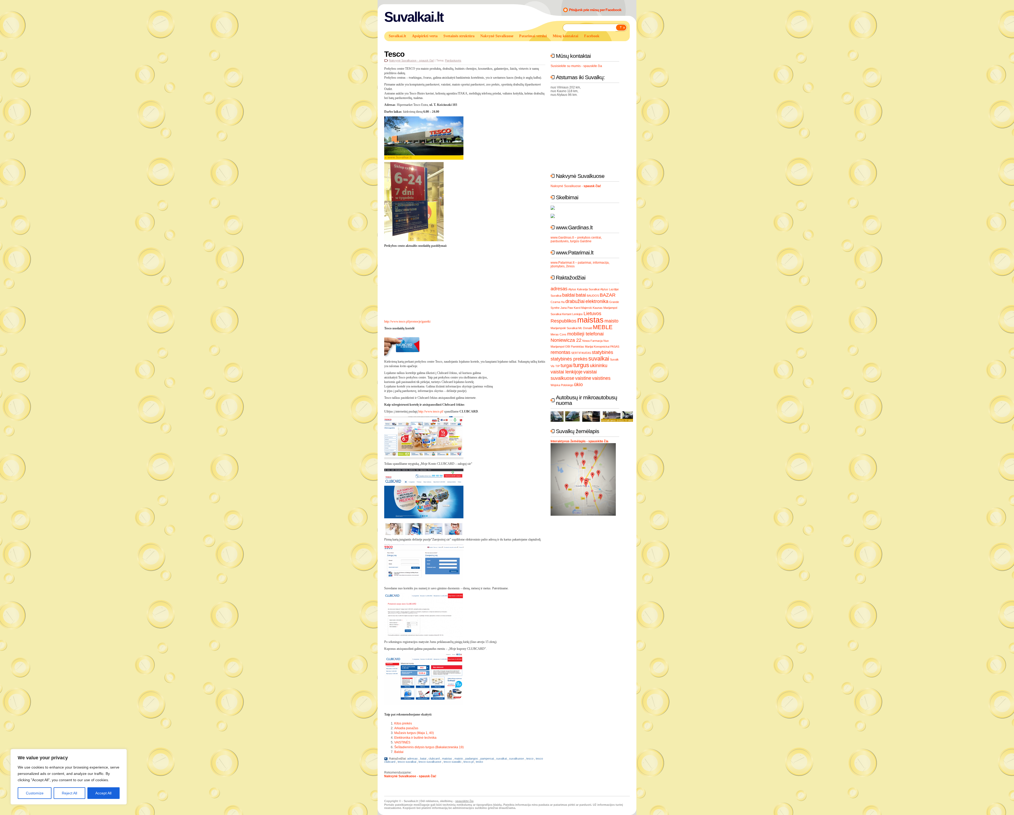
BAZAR (608, 295)
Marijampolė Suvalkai (564, 328)
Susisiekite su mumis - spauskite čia (576, 66)
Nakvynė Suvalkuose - (576, 186)
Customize (35, 793)
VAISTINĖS (402, 742)
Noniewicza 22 (566, 340)
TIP (557, 366)
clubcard (434, 758)
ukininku (598, 365)
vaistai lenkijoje (567, 372)
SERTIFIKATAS (581, 352)
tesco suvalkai (407, 761)
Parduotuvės (453, 60)
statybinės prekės (569, 359)
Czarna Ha (558, 302)
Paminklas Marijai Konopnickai (590, 346)
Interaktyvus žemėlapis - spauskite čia (579, 441)
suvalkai (501, 758)
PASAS (614, 346)
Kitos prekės (403, 723)
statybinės (602, 352)
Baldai (398, 752)
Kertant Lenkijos (572, 314)
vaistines (601, 378)
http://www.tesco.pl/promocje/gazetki (407, 321)
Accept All (103, 793)
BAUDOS (593, 295)
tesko (479, 761)
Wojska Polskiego (562, 385)
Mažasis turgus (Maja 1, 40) (414, 733)
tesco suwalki (452, 761)
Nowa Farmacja (592, 340)
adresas (412, 758)
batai (423, 758)
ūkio (578, 384)
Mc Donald (585, 328)
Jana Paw (566, 307)
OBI (567, 346)
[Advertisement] (517, 271)
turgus (581, 365)
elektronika (596, 301)
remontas (560, 352)
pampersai (487, 758)
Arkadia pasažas (406, 728)
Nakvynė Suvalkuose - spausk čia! (411, 60)
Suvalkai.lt (413, 17)
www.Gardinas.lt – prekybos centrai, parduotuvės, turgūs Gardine (576, 239)
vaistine (583, 378)
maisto (458, 758)
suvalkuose (516, 758)
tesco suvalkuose (430, 761)
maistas (447, 758)
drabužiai (575, 301)
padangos (471, 758)
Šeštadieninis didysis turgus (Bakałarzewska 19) (429, 747)
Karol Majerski (583, 307)
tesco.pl (468, 761)
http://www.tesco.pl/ (430, 411)
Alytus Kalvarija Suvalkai (583, 289)
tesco (529, 758)
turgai (566, 365)
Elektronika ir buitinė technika (415, 738)
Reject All (69, 793)
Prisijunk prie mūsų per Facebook (595, 10)
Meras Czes (558, 334)
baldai (568, 295)
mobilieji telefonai (585, 334)
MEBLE (603, 327)
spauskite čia (464, 801)
